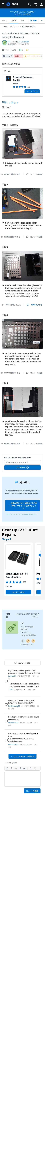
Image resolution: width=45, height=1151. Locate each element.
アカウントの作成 (22, 14)
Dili (9, 41)
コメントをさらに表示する (23, 756)
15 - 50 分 (8, 56)
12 (15, 50)
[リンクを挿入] (20, 768)
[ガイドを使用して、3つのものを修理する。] (23, 641)
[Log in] (41, 4)
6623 (6, 50)
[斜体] (12, 768)
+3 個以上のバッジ (27, 644)
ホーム (5, 26)
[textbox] (22, 779)
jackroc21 (12, 676)
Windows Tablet (28, 26)
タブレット (14, 26)
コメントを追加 (22, 456)
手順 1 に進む (9, 102)
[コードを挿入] (16, 768)
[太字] (7, 768)
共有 (34, 690)
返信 (34, 676)
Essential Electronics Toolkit (23, 78)
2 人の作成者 (23, 41)
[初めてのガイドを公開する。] (28, 641)
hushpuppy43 (14, 706)
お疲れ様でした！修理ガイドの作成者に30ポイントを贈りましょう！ (24, 505)
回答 (22, 20)
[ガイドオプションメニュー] (42, 20)
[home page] (12, 4)
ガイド (13, 20)
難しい (19, 56)
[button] (29, 4)
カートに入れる (32, 91)
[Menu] (3, 4)
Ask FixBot (20, 467)
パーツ (4, 20)
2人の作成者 (20, 614)
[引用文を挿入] (24, 768)
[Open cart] (35, 4)
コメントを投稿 (32, 791)
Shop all (6, 539)
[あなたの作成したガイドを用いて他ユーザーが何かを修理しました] (33, 641)
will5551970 (13, 722)
